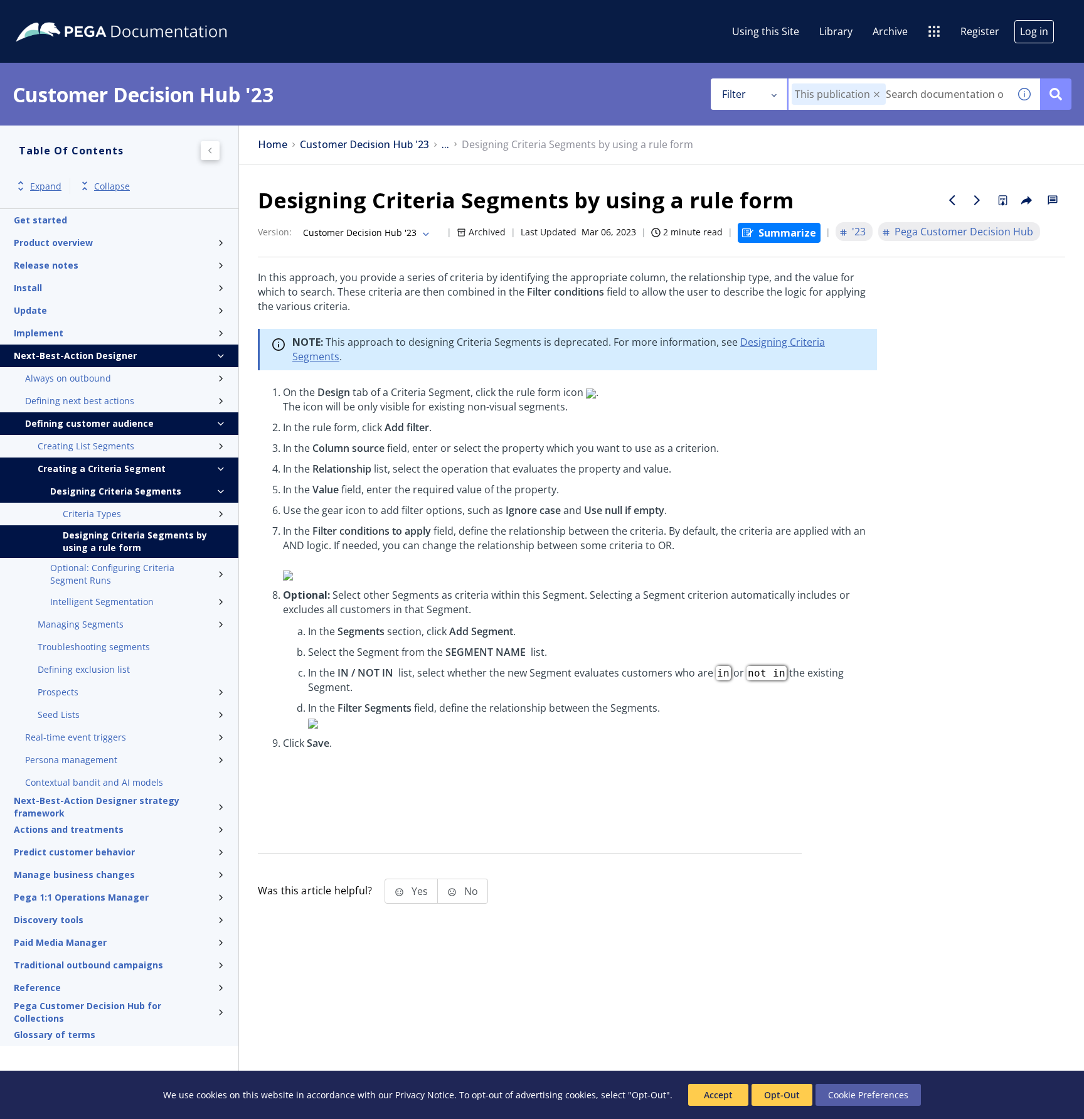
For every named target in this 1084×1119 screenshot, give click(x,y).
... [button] (445, 144)
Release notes (46, 265)
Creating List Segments (86, 446)
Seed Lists (59, 714)
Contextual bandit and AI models (94, 782)
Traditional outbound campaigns (88, 965)
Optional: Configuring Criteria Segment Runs (112, 574)
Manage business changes (74, 875)
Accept (718, 1095)
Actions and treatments (69, 829)
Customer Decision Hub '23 (364, 144)
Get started (40, 220)
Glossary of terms (54, 1035)
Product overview (53, 243)
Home (272, 144)
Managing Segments (81, 624)
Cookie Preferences (868, 1095)
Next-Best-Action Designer (75, 355)
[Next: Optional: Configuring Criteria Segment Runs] (977, 200)
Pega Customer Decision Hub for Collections (87, 1012)
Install (28, 288)
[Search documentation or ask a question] (1055, 94)
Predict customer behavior (74, 852)
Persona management (71, 760)
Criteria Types (92, 514)
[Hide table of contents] (210, 150)
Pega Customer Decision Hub (964, 231)
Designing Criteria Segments (115, 491)
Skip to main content (56, 14)
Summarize (787, 233)
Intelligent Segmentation (102, 602)
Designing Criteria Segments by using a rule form (135, 541)
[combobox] (899, 94)
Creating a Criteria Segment (102, 468)
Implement (38, 333)
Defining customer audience (89, 423)
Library (836, 31)
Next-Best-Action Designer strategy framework (96, 807)
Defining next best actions (79, 401)
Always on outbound (68, 378)
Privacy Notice (424, 1095)
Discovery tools (48, 920)
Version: (275, 232)
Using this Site (765, 31)
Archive (890, 31)
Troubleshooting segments (94, 647)
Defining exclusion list (84, 669)
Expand (45, 186)
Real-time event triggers (75, 737)
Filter (734, 94)
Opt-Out (782, 1095)
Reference (37, 987)
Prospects (58, 692)
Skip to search (152, 14)
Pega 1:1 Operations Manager (81, 897)
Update (30, 310)
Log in (1034, 31)
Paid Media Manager (60, 942)
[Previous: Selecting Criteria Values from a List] (952, 200)
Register (979, 31)
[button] (876, 94)
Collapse (112, 186)
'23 (859, 231)
